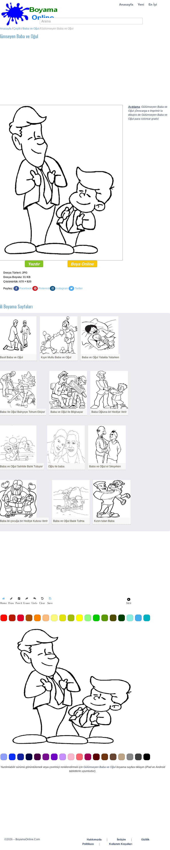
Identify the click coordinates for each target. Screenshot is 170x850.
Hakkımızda (94, 839)
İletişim (121, 839)
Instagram (62, 288)
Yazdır (34, 264)
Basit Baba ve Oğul (11, 357)
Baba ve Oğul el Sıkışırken (105, 466)
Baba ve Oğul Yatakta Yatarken (100, 357)
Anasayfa (126, 4)
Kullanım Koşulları (120, 844)
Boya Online (82, 264)
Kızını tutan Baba (104, 521)
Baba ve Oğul (31, 28)
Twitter (79, 288)
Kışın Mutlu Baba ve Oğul (56, 357)
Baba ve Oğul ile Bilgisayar (66, 411)
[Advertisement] (149, 191)
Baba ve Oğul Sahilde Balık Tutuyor (21, 466)
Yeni (141, 4)
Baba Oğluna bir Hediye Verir (109, 411)
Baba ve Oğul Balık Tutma (68, 521)
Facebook (26, 288)
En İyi (153, 4)
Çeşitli (17, 28)
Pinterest (44, 288)
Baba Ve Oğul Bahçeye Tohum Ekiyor (22, 411)
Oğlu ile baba (56, 466)
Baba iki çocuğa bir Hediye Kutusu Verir (24, 521)
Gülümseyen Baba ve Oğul (99, 767)
